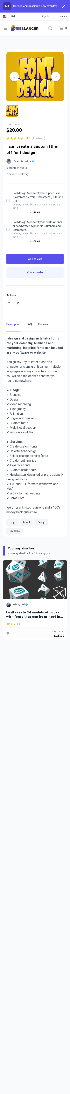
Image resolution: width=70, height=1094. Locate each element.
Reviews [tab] (43, 324)
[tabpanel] (35, 436)
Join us (63, 16)
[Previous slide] (14, 76)
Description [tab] (13, 324)
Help (13, 16)
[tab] (35, 98)
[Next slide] (55, 76)
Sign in (45, 16)
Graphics (15, 531)
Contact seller (35, 272)
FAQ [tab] (29, 324)
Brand (26, 522)
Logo (12, 522)
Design (41, 522)
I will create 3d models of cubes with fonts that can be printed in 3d (33, 614)
